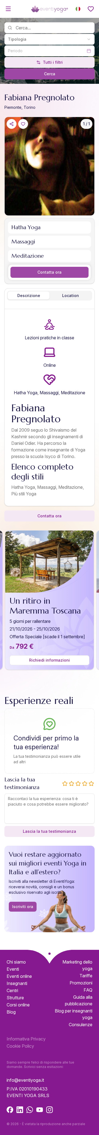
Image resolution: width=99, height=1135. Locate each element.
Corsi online (18, 1005)
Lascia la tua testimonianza (49, 831)
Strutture (15, 997)
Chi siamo (16, 962)
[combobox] (49, 39)
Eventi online (19, 976)
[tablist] (49, 296)
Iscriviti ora (22, 906)
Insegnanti (17, 983)
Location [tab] (70, 295)
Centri (12, 990)
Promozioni (81, 983)
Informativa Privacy (26, 1039)
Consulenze (80, 1024)
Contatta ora (49, 272)
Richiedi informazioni (49, 660)
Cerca (49, 73)
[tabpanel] (49, 408)
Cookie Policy (20, 1046)
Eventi (13, 969)
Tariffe (85, 975)
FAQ (88, 990)
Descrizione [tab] (28, 295)
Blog (11, 1012)
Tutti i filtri (53, 62)
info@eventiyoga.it (25, 1080)
